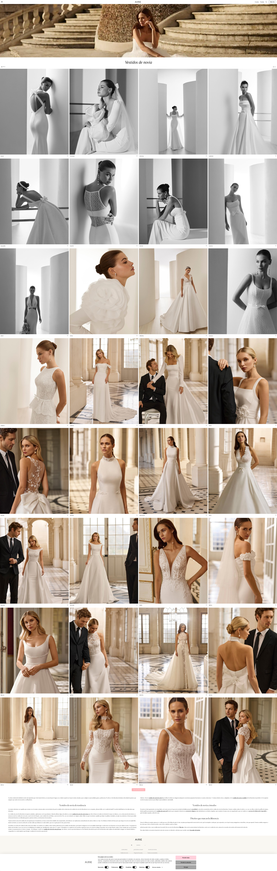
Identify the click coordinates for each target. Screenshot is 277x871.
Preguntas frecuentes (138, 852)
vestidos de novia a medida (239, 798)
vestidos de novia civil (162, 811)
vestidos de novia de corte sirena (80, 814)
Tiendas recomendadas (152, 852)
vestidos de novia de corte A (156, 798)
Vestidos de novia (124, 852)
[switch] (121, 867)
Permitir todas (185, 857)
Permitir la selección (186, 862)
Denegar (186, 867)
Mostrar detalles (156, 867)
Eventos (257, 2)
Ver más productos (138, 789)
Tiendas (262, 2)
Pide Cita (272, 2)
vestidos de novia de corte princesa (52, 829)
